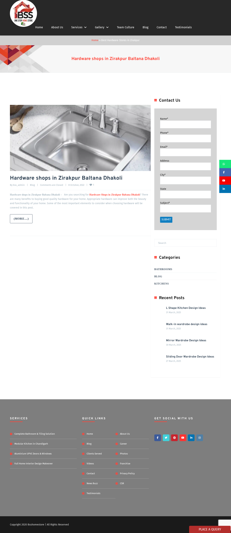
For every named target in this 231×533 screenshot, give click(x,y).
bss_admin (19, 185)
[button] (225, 164)
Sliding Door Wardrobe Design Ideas (190, 357)
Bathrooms (163, 269)
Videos (90, 463)
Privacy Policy (127, 473)
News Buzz (92, 483)
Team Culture (125, 27)
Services (76, 27)
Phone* (164, 132)
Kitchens (161, 283)
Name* (164, 118)
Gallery (99, 27)
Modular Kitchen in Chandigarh (31, 443)
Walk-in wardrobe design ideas (186, 324)
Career (123, 443)
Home (39, 27)
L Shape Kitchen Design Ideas (186, 308)
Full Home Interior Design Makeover (33, 463)
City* (162, 174)
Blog (145, 27)
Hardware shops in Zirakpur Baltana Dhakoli (115, 59)
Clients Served (94, 453)
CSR (122, 483)
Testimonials (183, 27)
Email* (163, 146)
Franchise (125, 463)
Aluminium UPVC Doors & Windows (33, 453)
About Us (57, 27)
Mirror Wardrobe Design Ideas (186, 340)
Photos (124, 453)
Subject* (165, 203)
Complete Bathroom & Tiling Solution (34, 433)
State (163, 188)
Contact (162, 27)
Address (164, 160)
